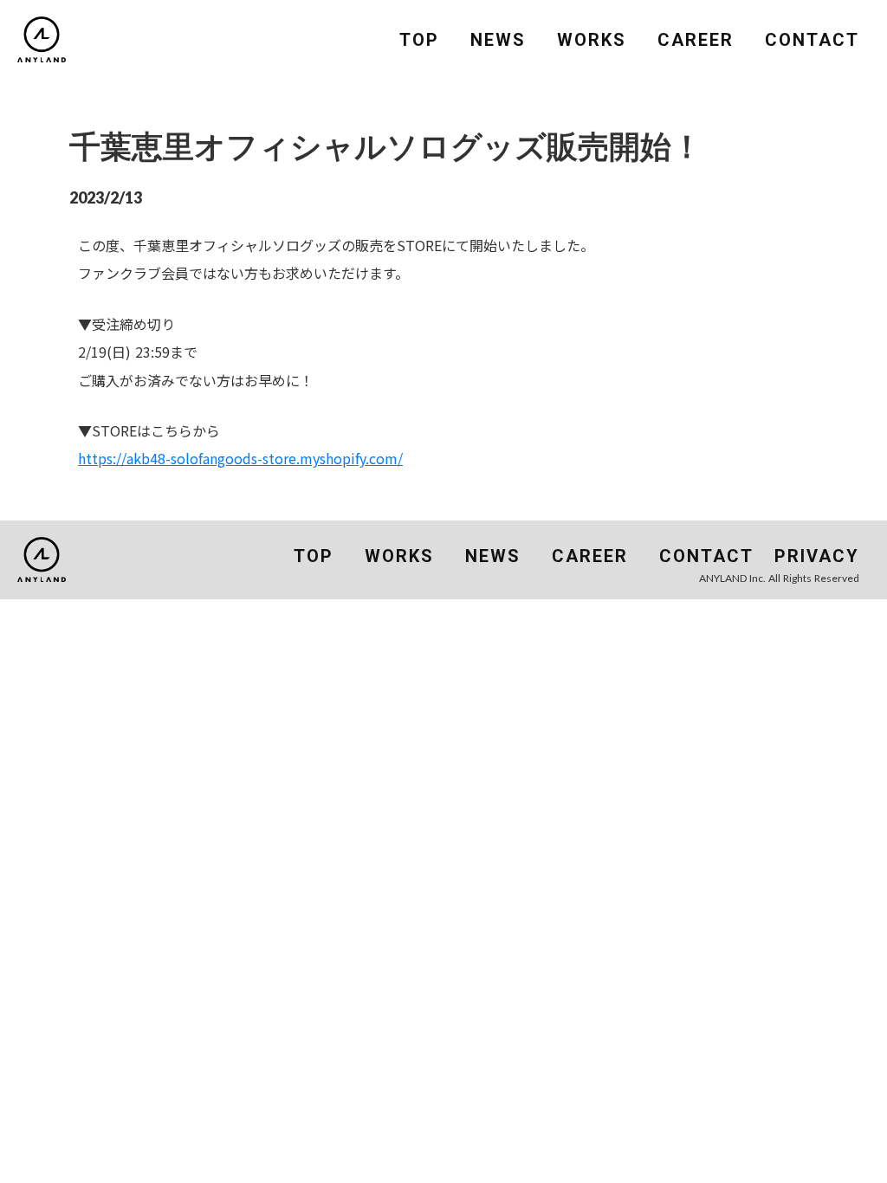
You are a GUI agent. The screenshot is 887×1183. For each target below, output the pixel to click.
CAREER (695, 39)
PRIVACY (816, 556)
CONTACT (812, 39)
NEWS (498, 39)
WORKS (591, 39)
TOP (419, 39)
